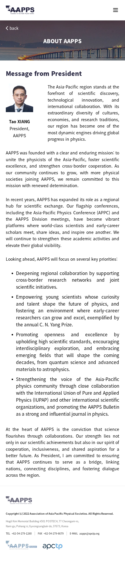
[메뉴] (115, 10)
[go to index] (20, 11)
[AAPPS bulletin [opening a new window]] (21, 546)
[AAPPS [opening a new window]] (53, 546)
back (14, 28)
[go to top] (109, 493)
